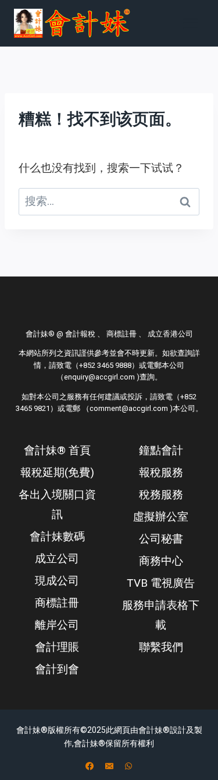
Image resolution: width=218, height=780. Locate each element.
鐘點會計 (161, 450)
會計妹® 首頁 (57, 450)
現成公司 (57, 580)
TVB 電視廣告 (161, 583)
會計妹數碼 (57, 536)
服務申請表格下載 (160, 615)
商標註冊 (57, 602)
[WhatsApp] (128, 766)
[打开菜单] (190, 23)
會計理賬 (57, 647)
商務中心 (161, 561)
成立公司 (57, 558)
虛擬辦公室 (160, 516)
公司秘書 (161, 538)
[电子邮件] (109, 766)
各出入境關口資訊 (57, 504)
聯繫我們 (161, 647)
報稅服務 (161, 472)
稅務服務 (161, 494)
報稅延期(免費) (57, 472)
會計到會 (57, 669)
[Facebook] (89, 766)
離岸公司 (57, 625)
